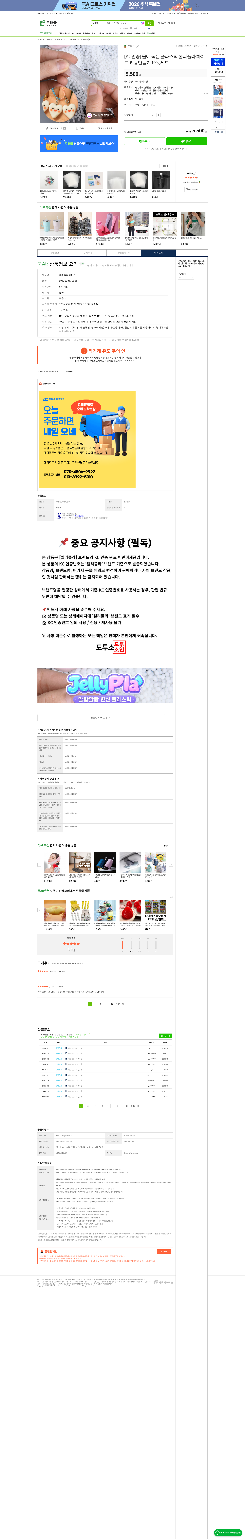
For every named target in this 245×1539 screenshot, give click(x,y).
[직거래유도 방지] (105, 355)
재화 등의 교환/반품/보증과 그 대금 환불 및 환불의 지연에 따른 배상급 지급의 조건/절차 (50, 804)
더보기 (165, 166)
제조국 (45, 292)
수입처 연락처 (49, 304)
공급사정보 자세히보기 (194, 173)
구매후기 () (89, 253)
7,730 (204, 46)
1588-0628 (218, 72)
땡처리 (115, 33)
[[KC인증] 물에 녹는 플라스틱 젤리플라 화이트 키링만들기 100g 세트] (79, 84)
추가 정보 (47, 327)
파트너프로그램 (56, 128)
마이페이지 (170, 13)
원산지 (41, 502)
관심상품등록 (106, 128)
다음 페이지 (221, 122)
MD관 (108, 33)
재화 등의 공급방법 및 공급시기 (50, 788)
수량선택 (182, 274)
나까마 (50, 13)
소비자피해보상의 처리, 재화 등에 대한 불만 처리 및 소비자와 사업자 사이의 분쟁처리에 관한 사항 (50, 816)
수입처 (45, 298)
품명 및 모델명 (44, 739)
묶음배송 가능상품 (77, 165)
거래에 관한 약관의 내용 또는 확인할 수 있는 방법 (50, 827)
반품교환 (158, 253)
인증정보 (42, 516)
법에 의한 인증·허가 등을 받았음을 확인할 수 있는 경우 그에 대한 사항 (50, 747)
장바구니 (182, 13)
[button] (171, 865)
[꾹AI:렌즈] (142, 23)
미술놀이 (72, 39)
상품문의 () (124, 253)
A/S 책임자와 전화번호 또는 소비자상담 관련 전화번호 (50, 769)
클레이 (85, 39)
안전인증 (47, 310)
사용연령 (47, 286)
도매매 (41, 13)
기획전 (122, 33)
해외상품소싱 (64, 33)
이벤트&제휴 (139, 33)
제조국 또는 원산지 (45, 756)
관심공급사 (193, 189)
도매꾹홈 (40, 39)
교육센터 (61, 13)
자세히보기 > (79, 516)
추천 (151, 33)
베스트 (101, 33)
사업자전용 (76, 33)
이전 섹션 (213, 80)
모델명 (109, 502)
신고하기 (164, 1252)
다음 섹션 (224, 80)
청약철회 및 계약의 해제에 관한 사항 (50, 795)
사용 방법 (47, 321)
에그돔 (71, 13)
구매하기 (187, 141)
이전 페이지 (219, 122)
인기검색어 (124, 28)
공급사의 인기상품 (51, 165)
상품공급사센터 (193, 13)
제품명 (45, 275)
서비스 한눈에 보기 (166, 23)
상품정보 (54, 253)
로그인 (154, 13)
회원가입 (162, 13)
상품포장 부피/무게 (113, 508)
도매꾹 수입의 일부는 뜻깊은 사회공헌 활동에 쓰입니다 (166, 149)
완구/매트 (58, 39)
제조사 (41, 508)
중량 (44, 281)
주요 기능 (47, 316)
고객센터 (203, 13)
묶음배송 (86, 33)
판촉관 (130, 33)
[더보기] (220, 80)
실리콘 (136, 28)
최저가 (94, 33)
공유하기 (83, 128)
